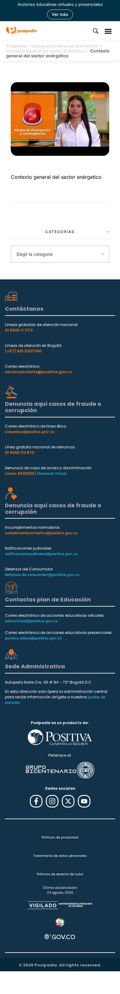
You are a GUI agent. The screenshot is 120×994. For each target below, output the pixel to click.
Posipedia (16, 45)
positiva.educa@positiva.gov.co (33, 638)
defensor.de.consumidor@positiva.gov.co (42, 574)
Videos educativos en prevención (64, 45)
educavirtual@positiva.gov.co (31, 621)
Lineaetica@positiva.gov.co (29, 431)
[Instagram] (52, 801)
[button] (108, 31)
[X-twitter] (68, 801)
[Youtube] (84, 801)
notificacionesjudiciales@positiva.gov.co (41, 553)
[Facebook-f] (36, 801)
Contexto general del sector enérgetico (45, 50)
